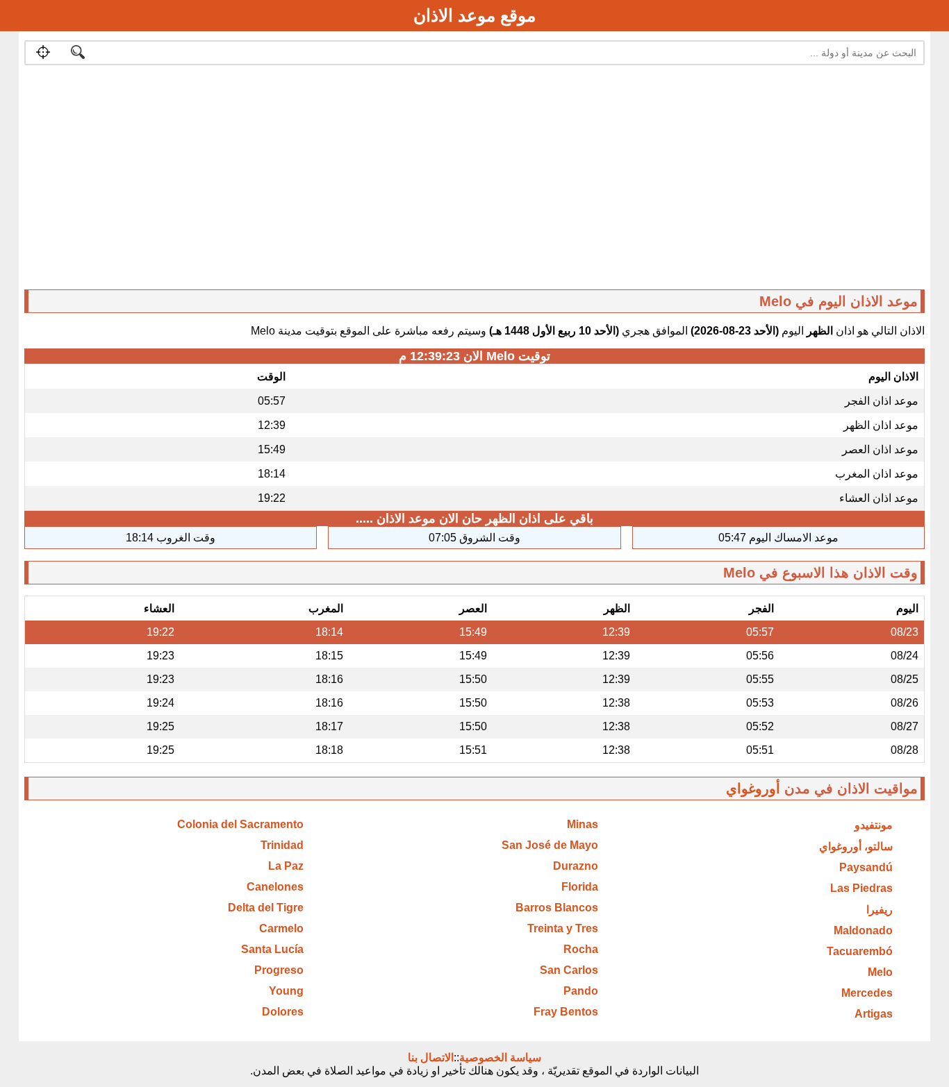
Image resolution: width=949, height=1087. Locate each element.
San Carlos (569, 970)
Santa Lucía (272, 949)
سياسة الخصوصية (500, 1057)
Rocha (580, 949)
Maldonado (863, 930)
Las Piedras (861, 888)
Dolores (283, 1012)
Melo (880, 972)
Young (286, 991)
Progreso (279, 970)
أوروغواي (753, 788)
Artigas (874, 1014)
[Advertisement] (508, 180)
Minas (582, 824)
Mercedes (867, 993)
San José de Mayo (550, 845)
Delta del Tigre (266, 907)
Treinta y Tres (562, 928)
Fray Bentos (566, 1012)
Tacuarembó (860, 951)
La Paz (286, 866)
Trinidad (282, 845)
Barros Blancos (556, 907)
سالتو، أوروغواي (856, 846)
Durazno (575, 866)
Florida (579, 887)
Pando (580, 991)
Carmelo (281, 928)
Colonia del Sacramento (240, 824)
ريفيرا (879, 910)
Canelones (275, 887)
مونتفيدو (874, 825)
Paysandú (866, 867)
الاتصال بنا (431, 1057)
